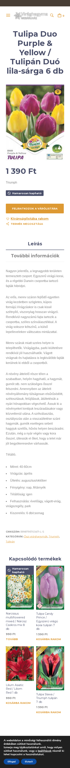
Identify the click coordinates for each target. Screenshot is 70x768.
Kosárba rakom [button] (48, 639)
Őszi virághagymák (36, 536)
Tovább (12, 639)
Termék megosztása (27, 223)
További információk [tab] (35, 256)
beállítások (45, 751)
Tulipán (10, 541)
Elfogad (12, 761)
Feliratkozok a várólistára (35, 208)
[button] (27, 218)
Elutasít (29, 761)
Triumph (54, 536)
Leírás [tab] (35, 244)
